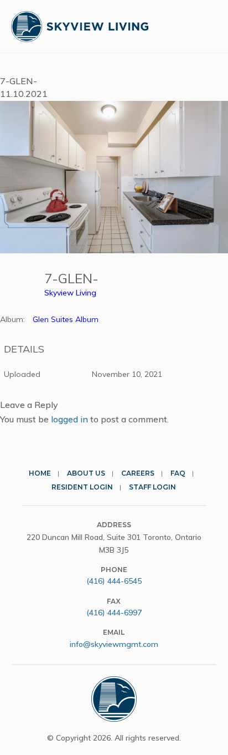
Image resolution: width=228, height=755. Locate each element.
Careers (137, 473)
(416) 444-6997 (114, 613)
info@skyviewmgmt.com (114, 644)
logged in (69, 419)
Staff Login (152, 487)
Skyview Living (70, 293)
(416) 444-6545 (114, 581)
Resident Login (82, 487)
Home (40, 473)
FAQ (177, 473)
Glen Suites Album (66, 319)
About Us (86, 473)
